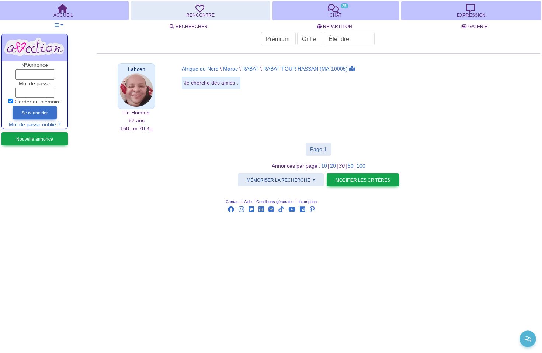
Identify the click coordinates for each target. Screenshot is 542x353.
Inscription (307, 201)
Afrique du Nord (200, 69)
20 (333, 166)
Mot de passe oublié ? (34, 124)
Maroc (230, 69)
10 (324, 166)
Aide (248, 201)
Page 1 (320, 149)
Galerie (477, 26)
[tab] (200, 10)
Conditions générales (275, 201)
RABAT (250, 69)
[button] (59, 25)
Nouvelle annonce (34, 139)
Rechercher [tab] (192, 26)
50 (351, 166)
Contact (233, 201)
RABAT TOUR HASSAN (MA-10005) (305, 69)
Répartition (337, 26)
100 (361, 166)
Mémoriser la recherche (279, 180)
